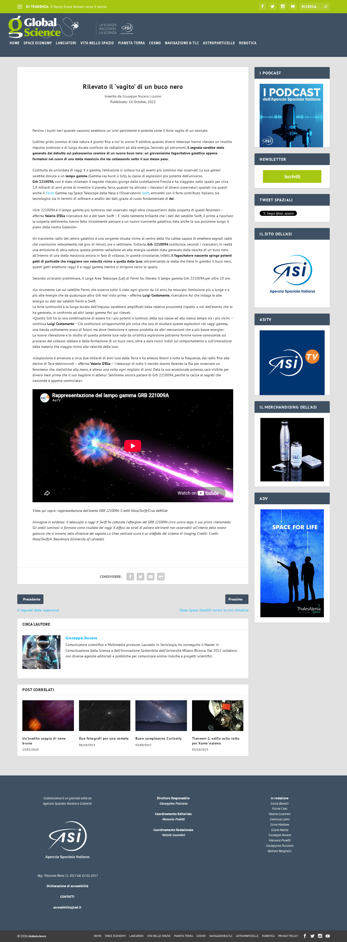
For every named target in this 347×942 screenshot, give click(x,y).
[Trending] (19, 6)
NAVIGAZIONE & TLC (182, 43)
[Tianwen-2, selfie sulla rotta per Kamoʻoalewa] (218, 715)
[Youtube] (293, 6)
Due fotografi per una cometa (104, 738)
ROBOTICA (248, 43)
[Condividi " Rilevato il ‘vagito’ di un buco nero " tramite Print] (161, 577)
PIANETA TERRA (131, 43)
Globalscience (37, 936)
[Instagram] (283, 6)
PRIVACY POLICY (288, 936)
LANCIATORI (66, 43)
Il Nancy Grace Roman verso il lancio (79, 6)
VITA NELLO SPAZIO (97, 43)
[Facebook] (262, 6)
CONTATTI (67, 897)
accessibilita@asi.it (67, 907)
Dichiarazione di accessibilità (67, 886)
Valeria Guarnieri (173, 835)
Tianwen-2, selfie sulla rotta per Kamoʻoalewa (216, 740)
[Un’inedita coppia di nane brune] (48, 715)
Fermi (50, 193)
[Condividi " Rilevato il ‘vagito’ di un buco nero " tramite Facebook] (130, 577)
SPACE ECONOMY (38, 43)
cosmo (156, 96)
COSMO (155, 43)
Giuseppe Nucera (135, 96)
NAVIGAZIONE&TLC (220, 936)
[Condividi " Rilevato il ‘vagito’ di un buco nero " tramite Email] (151, 577)
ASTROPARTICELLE (219, 43)
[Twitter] (272, 6)
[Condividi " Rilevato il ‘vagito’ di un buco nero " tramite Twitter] (140, 577)
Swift (145, 193)
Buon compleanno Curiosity (158, 738)
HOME (15, 43)
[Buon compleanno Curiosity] (161, 715)
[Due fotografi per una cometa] (105, 715)
